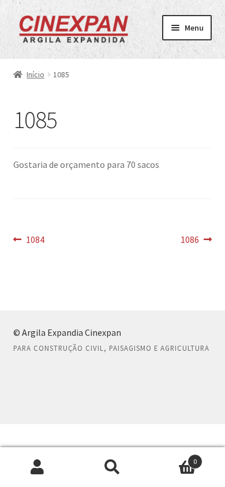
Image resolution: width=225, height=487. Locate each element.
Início (35, 74)
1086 (196, 240)
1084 (34, 240)
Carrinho (173, 457)
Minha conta (37, 467)
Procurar (112, 467)
